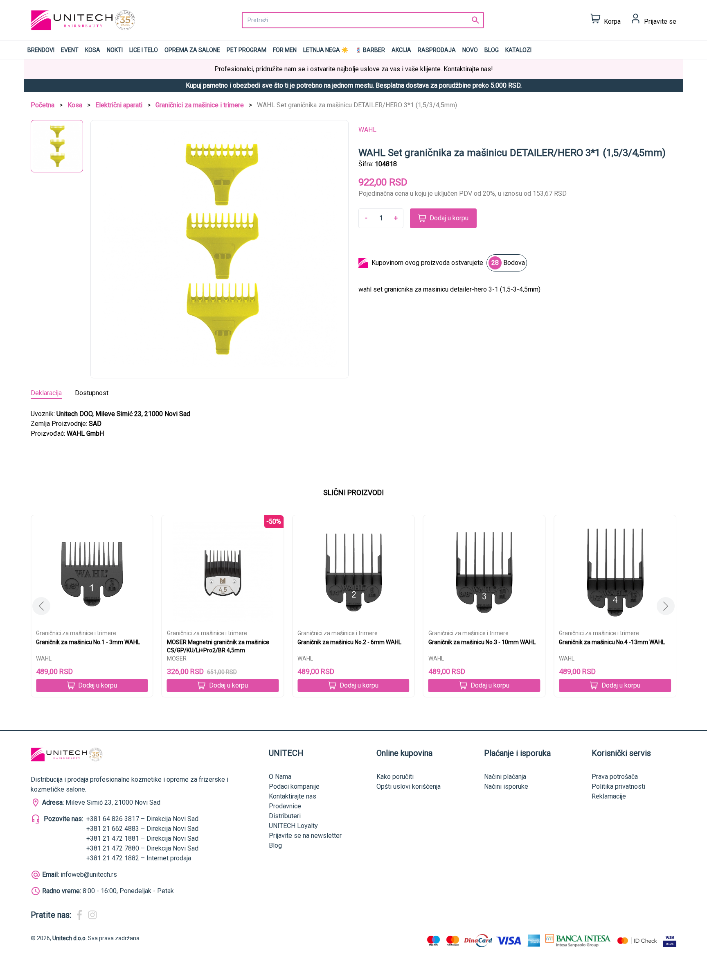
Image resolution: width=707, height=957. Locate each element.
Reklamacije (609, 796)
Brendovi (40, 50)
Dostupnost (91, 393)
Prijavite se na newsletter (305, 835)
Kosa (92, 50)
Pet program (246, 50)
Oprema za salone (192, 50)
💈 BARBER (370, 50)
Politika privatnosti (618, 786)
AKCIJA (401, 50)
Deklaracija (46, 393)
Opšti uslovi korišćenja (408, 786)
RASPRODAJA (437, 50)
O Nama (280, 777)
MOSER (177, 658)
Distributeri (285, 816)
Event (70, 50)
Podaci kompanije (294, 786)
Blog (491, 50)
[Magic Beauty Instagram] (92, 915)
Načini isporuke (506, 786)
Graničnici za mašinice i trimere (199, 105)
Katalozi (518, 50)
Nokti (115, 50)
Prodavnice (285, 806)
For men (285, 50)
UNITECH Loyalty (293, 826)
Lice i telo (143, 50)
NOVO (470, 50)
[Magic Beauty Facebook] (79, 915)
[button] (666, 606)
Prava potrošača (615, 777)
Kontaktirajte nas (292, 796)
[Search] (475, 20)
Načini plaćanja (505, 777)
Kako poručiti (395, 777)
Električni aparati (118, 105)
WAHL (367, 129)
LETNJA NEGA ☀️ (325, 50)
